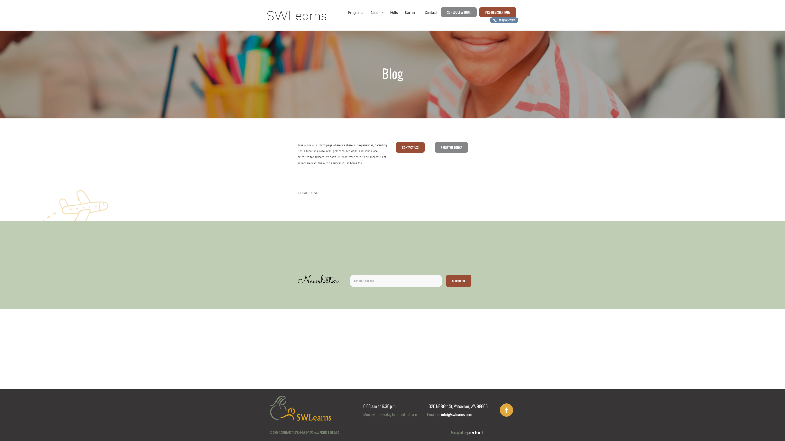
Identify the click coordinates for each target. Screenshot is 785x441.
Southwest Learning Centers (296, 432)
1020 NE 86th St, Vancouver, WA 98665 (457, 406)
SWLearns (297, 15)
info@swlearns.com (456, 414)
